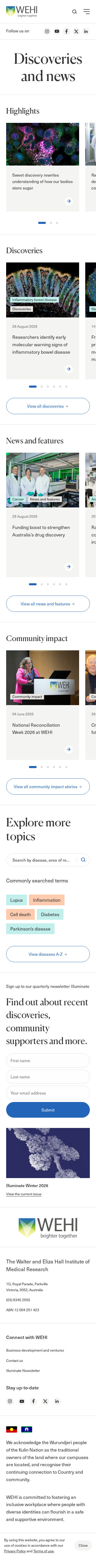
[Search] (83, 860)
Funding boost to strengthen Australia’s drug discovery (41, 531)
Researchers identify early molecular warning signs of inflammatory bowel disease (41, 344)
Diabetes (50, 914)
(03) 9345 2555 (18, 1299)
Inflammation (46, 899)
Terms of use (43, 1551)
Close (83, 1545)
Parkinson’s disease (30, 928)
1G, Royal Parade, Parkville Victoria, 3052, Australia (27, 1286)
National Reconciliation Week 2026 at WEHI (36, 728)
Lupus (16, 899)
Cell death (20, 914)
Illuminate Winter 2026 (27, 1185)
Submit (48, 1110)
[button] (86, 11)
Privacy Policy (15, 1551)
